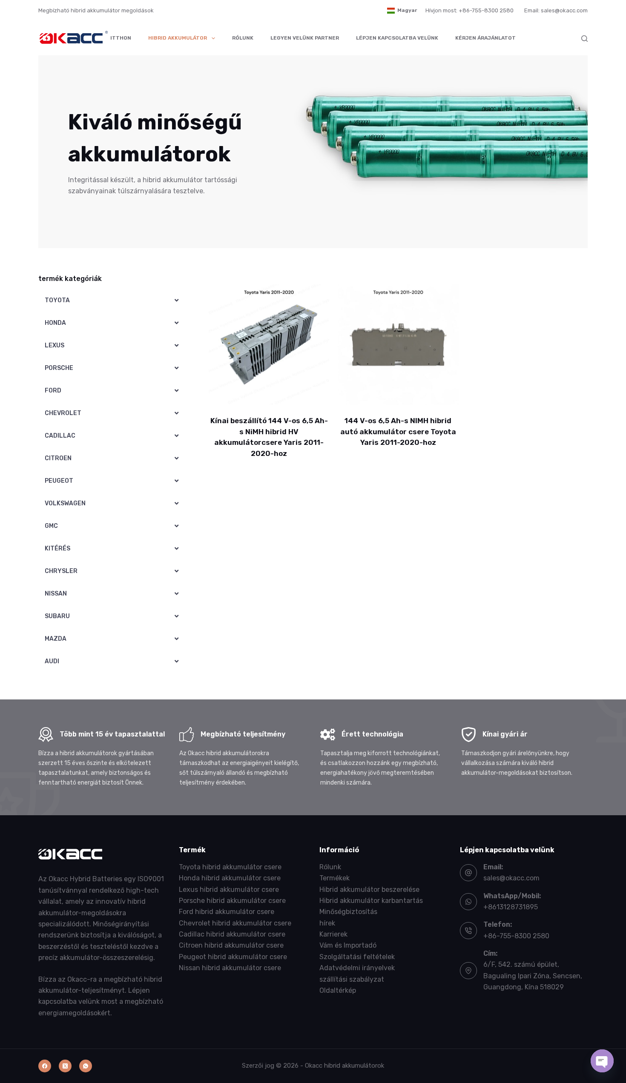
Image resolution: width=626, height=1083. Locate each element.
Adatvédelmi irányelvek (357, 968)
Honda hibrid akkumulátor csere (230, 878)
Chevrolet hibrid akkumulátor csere (235, 923)
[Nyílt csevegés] (602, 1060)
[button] (402, 10)
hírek (327, 923)
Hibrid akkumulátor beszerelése (369, 889)
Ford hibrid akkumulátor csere (226, 912)
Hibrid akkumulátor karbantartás (371, 901)
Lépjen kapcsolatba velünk (397, 38)
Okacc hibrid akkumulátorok (344, 1065)
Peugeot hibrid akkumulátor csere (233, 957)
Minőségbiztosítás (348, 912)
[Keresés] (584, 38)
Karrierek (333, 934)
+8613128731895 (510, 907)
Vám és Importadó (347, 945)
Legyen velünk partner (304, 38)
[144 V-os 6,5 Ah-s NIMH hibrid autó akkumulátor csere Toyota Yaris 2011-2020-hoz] (398, 344)
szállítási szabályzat (351, 979)
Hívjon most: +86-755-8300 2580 (469, 10)
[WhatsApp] (85, 1066)
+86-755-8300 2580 (516, 936)
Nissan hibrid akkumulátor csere (230, 968)
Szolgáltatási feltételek (357, 957)
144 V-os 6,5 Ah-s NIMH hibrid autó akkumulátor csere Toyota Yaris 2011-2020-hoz (398, 431)
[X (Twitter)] (65, 1066)
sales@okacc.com (511, 878)
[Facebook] (44, 1066)
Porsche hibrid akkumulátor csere (232, 901)
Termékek (334, 878)
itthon (120, 38)
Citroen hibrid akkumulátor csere (231, 945)
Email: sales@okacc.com (556, 10)
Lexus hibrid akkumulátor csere (229, 889)
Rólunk (242, 38)
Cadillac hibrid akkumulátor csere (232, 934)
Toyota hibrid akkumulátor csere (230, 867)
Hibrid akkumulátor (177, 38)
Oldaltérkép (337, 990)
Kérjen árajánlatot (485, 38)
